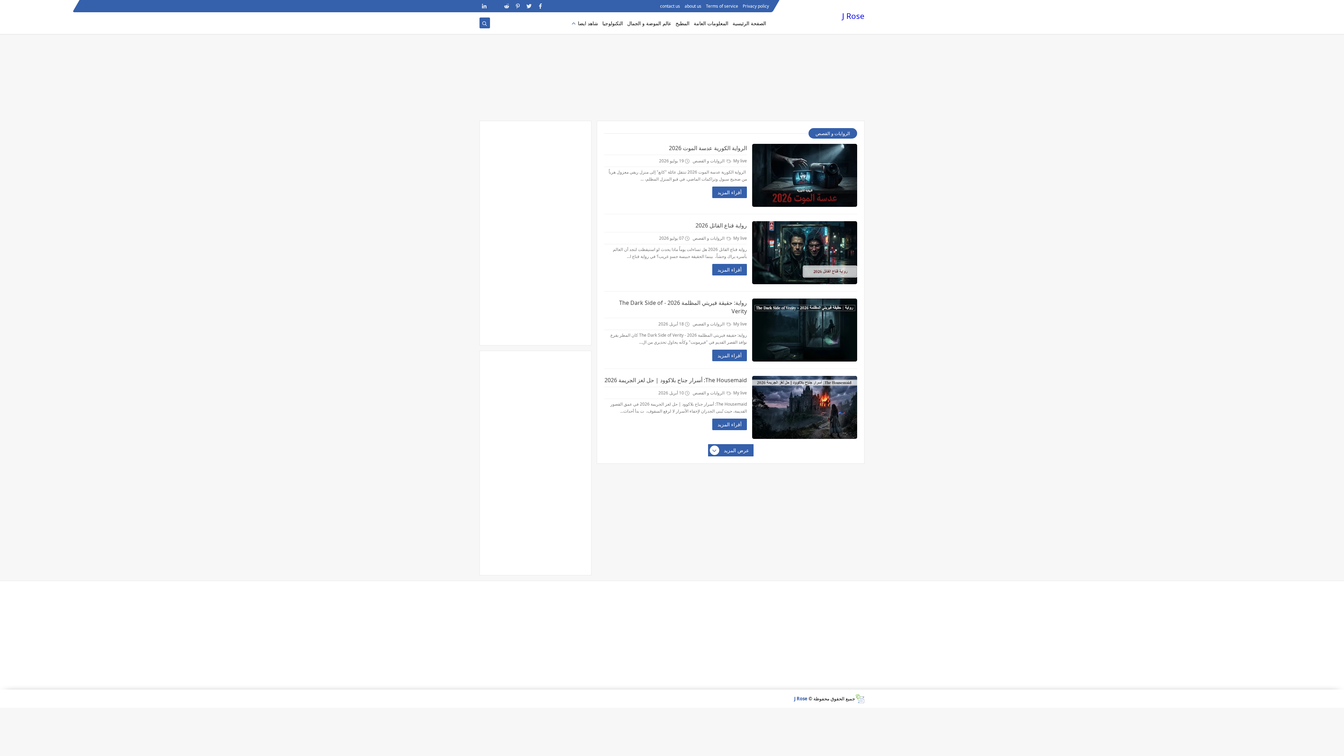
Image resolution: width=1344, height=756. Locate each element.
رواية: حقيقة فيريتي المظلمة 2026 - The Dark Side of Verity (683, 307)
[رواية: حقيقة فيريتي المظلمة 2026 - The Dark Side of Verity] (804, 330)
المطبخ (683, 23)
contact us (670, 6)
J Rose (853, 15)
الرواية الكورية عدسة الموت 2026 (708, 148)
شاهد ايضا (588, 23)
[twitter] (529, 6)
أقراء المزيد (730, 192)
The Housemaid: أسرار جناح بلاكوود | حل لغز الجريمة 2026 (675, 380)
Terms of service (722, 6)
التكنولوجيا (612, 23)
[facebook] (540, 6)
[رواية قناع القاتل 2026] (804, 252)
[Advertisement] (671, 66)
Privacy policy (756, 6)
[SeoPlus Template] (859, 699)
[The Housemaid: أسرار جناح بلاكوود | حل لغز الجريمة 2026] (804, 407)
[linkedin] (484, 6)
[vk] (495, 6)
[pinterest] (518, 6)
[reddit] (506, 6)
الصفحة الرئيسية (749, 23)
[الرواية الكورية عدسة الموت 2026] (804, 175)
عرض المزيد (736, 450)
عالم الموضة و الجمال (649, 23)
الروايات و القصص (709, 161)
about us (693, 6)
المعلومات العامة (711, 23)
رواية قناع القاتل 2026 (721, 225)
